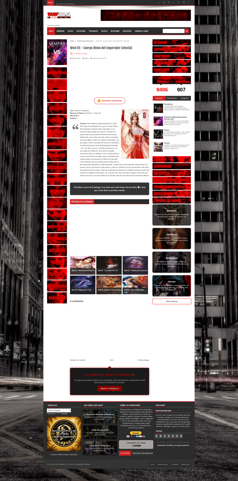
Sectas (70, 31)
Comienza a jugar (141, 31)
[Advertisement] (109, 76)
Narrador (60, 31)
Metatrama (115, 31)
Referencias (185, 464)
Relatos (104, 31)
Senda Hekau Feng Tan (99, 58)
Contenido (174, 464)
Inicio (51, 31)
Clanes (166, 130)
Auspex (167, 143)
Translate (64, 414)
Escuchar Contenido (110, 100)
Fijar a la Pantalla (110, 388)
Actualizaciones (162, 464)
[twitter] (163, 2)
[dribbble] (178, 2)
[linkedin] (183, 2)
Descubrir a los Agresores (65, 2)
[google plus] (188, 2)
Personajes (93, 31)
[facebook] (158, 2)
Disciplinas (81, 31)
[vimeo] (168, 2)
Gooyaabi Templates (83, 464)
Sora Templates (60, 464)
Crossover (127, 31)
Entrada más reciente (77, 360)
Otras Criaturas (172, 301)
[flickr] (173, 2)
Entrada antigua (143, 360)
